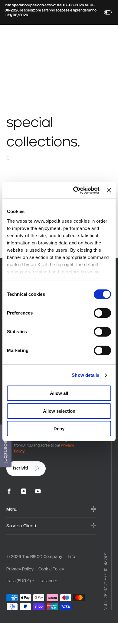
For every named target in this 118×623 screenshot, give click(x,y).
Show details (85, 375)
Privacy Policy (20, 568)
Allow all (59, 393)
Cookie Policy (51, 568)
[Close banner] (109, 190)
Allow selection (59, 411)
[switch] (102, 313)
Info (71, 556)
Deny (59, 428)
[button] (22, 34)
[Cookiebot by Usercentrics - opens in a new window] (75, 190)
